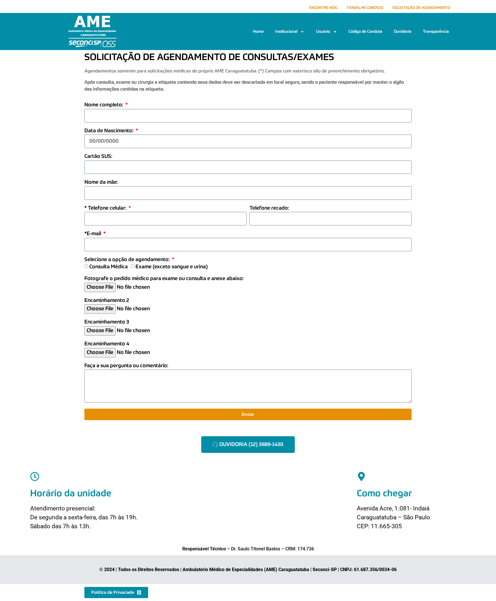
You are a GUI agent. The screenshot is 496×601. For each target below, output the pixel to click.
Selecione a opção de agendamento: (127, 259)
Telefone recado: (269, 208)
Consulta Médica (108, 266)
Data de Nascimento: (109, 131)
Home (258, 32)
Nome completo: (104, 105)
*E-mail (93, 233)
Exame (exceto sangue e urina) (171, 266)
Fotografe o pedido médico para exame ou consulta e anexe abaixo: (164, 278)
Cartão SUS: (98, 156)
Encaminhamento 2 (106, 300)
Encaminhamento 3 (106, 322)
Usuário (323, 32)
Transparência (436, 32)
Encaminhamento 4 (106, 344)
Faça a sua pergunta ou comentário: (126, 365)
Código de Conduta (365, 32)
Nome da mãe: (101, 182)
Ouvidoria (402, 32)
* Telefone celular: (105, 208)
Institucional (286, 32)
